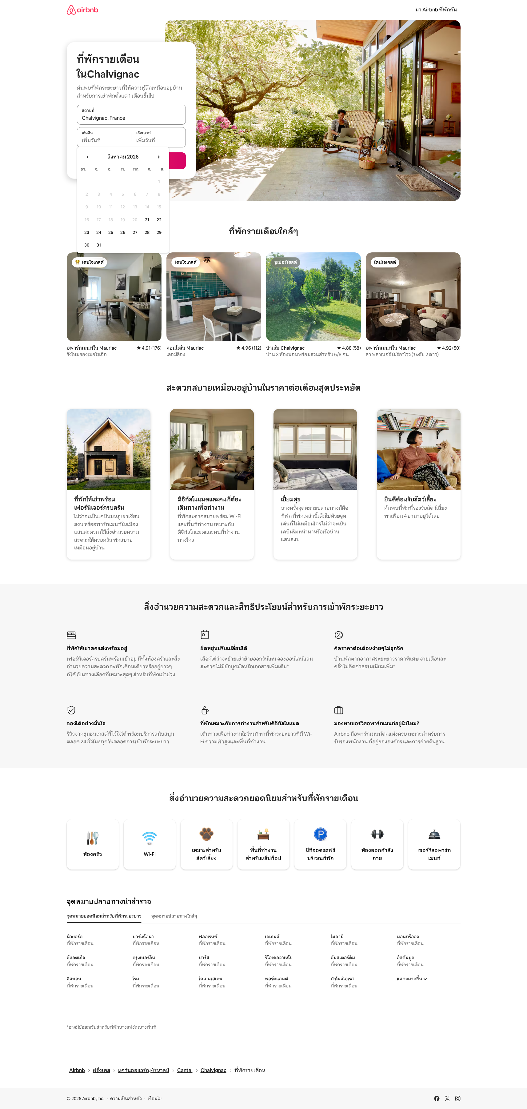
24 (98, 232)
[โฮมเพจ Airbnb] (82, 9)
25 (110, 232)
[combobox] (131, 118)
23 (86, 232)
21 (147, 220)
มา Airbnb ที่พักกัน (436, 9)
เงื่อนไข (155, 1098)
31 (99, 245)
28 (147, 232)
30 (87, 245)
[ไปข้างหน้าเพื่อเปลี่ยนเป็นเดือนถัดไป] (158, 157)
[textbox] (104, 140)
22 (159, 220)
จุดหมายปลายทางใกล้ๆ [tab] (174, 916)
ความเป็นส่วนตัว (126, 1098)
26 (122, 232)
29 (159, 232)
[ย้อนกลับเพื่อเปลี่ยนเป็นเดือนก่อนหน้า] (88, 157)
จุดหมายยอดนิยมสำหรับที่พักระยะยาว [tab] (104, 916)
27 (135, 232)
